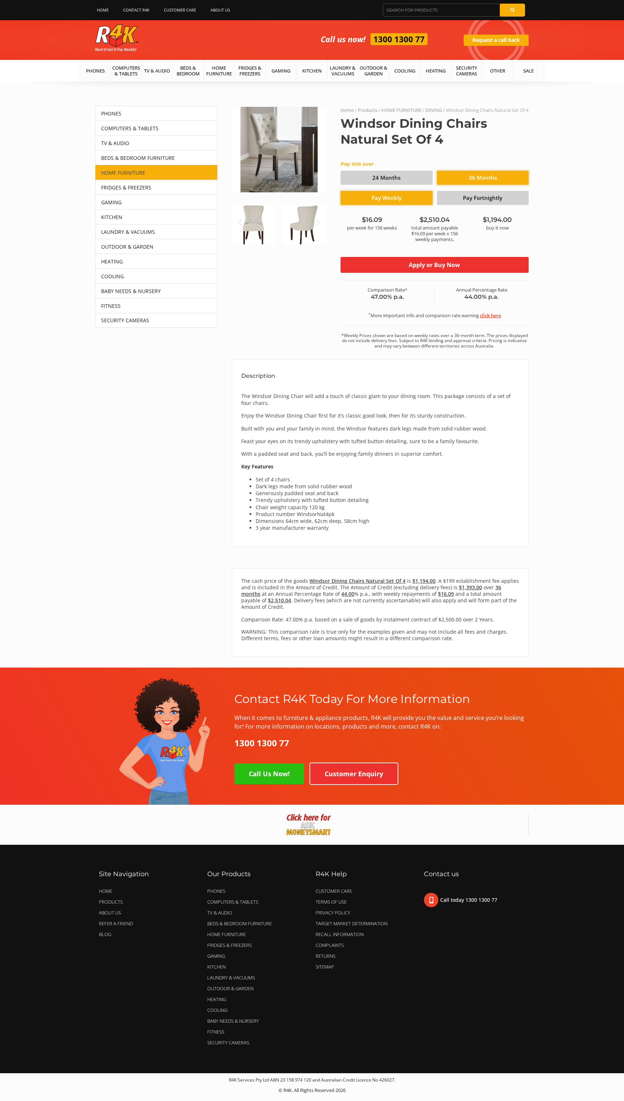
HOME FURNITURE (123, 172)
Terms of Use (331, 902)
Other (497, 70)
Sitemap (325, 967)
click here (490, 315)
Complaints (330, 945)
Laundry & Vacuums (343, 71)
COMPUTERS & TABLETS (130, 128)
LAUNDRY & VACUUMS (128, 231)
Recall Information (340, 934)
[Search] (512, 10)
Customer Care (180, 10)
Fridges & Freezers (249, 71)
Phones (95, 70)
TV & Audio (157, 70)
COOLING (112, 276)
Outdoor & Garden (373, 71)
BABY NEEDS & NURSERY (131, 291)
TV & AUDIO (115, 143)
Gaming (281, 70)
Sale (528, 70)
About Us (220, 10)
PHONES (111, 113)
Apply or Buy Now (434, 265)
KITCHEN (111, 217)
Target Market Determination (351, 923)
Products (367, 110)
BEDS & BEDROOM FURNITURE (138, 157)
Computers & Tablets (126, 71)
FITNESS (111, 305)
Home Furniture (219, 71)
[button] (239, 222)
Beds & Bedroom (188, 71)
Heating (436, 70)
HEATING (112, 261)
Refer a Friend (116, 923)
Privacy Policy (333, 912)
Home (103, 10)
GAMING (111, 202)
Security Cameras (466, 71)
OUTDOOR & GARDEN (127, 246)
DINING (433, 110)
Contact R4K (136, 10)
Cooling (404, 70)
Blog (105, 934)
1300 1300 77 (399, 39)
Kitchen (312, 70)
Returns (325, 956)
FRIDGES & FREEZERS (126, 187)
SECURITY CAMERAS (125, 320)
